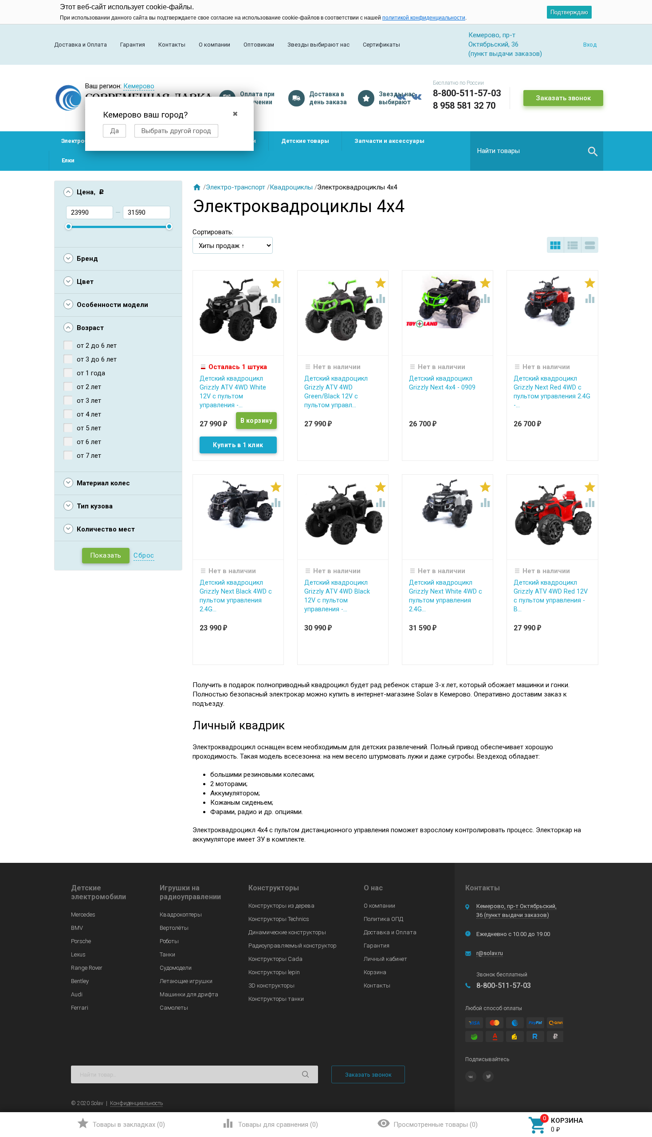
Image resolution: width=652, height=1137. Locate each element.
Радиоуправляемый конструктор (292, 945)
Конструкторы (273, 888)
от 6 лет (89, 442)
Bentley (80, 981)
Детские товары (305, 141)
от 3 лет (89, 401)
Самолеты (174, 1007)
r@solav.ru (489, 953)
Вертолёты (174, 928)
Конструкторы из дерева (281, 905)
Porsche (81, 941)
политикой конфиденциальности (423, 18)
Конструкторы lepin (274, 972)
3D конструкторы (271, 985)
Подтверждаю (569, 12)
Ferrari (79, 1007)
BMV (77, 928)
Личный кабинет (385, 959)
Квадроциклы (291, 187)
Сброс (144, 555)
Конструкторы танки (276, 998)
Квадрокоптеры (181, 914)
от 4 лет (89, 414)
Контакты (171, 44)
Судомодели (176, 967)
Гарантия (132, 44)
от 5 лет (89, 428)
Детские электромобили (98, 892)
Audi (76, 994)
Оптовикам (259, 44)
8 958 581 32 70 (464, 105)
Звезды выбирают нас (318, 44)
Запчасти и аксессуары (389, 141)
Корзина (375, 972)
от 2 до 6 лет (97, 346)
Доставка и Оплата (80, 44)
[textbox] (536, 150)
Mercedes (83, 914)
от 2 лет (89, 387)
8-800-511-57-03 (467, 93)
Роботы (169, 941)
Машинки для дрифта (189, 994)
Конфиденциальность (136, 1103)
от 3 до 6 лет (97, 359)
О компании (214, 44)
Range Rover (86, 967)
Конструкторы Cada (275, 959)
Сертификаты (381, 44)
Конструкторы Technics (278, 919)
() (120, 1123)
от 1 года (91, 373)
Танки (167, 954)
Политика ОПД (383, 919)
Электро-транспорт (235, 187)
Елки (68, 160)
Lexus (78, 954)
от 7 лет (89, 456)
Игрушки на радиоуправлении (190, 892)
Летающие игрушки (186, 981)
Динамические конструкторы (287, 932)
